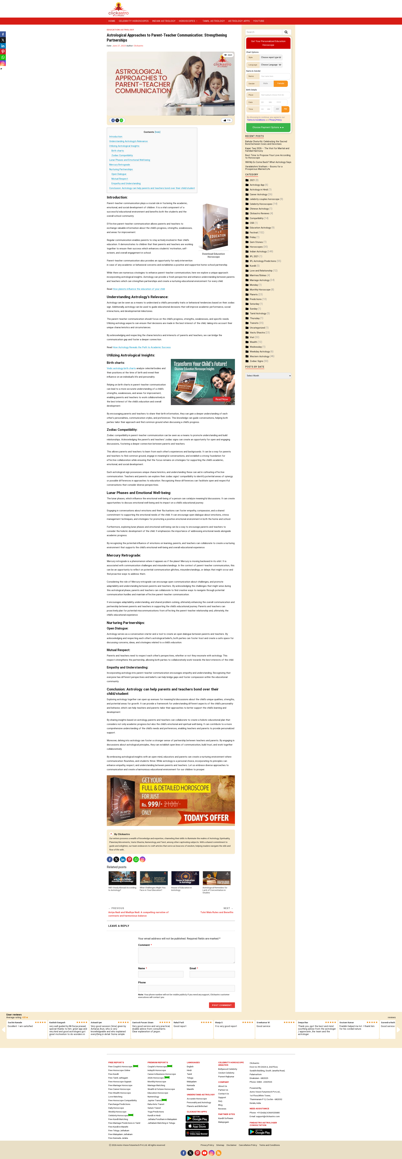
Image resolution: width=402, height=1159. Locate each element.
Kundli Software (225, 1118)
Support (222, 1097)
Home (112, 21)
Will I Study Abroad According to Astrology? (122, 888)
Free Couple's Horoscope (120, 1066)
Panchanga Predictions (119, 1104)
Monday (254, 285)
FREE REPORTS (116, 1062)
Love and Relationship (261, 270)
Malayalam (192, 1081)
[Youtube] (204, 1153)
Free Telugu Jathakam (118, 1130)
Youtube (258, 21)
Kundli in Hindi (154, 1115)
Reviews (222, 1108)
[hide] (157, 132)
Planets (254, 294)
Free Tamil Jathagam (118, 1078)
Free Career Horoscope (119, 1089)
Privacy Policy (275, 120)
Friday (253, 237)
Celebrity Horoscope (118, 1115)
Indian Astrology (164, 21)
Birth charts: (117, 150)
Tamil (189, 1074)
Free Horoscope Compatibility (122, 1100)
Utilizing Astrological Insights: (124, 146)
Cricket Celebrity (226, 1072)
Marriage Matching (156, 1085)
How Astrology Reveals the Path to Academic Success (142, 347)
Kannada (191, 1085)
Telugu (190, 1078)
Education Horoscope (158, 1093)
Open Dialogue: (119, 174)
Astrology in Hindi (259, 189)
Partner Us (223, 1090)
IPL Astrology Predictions (263, 261)
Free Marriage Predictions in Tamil (124, 1123)
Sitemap (220, 1145)
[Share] (1, 69)
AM (277, 109)
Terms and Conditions (269, 1145)
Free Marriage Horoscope (120, 1085)
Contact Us (223, 1093)
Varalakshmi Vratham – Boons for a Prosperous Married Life (263, 167)
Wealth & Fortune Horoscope (161, 1089)
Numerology (153, 1096)
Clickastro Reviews (259, 213)
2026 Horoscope (156, 1078)
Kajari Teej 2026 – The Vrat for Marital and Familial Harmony (267, 149)
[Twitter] (117, 120)
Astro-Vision (123, 1145)
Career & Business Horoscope (162, 1074)
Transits (254, 323)
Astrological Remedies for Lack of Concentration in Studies (215, 890)
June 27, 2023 (119, 45)
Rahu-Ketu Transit (156, 1104)
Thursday (255, 318)
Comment (145, 945)
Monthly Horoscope (260, 289)
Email (194, 968)
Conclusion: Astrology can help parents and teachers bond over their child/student (152, 188)
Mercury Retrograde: (119, 164)
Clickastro (138, 45)
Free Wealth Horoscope (119, 1093)
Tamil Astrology (213, 21)
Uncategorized (257, 327)
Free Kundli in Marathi (118, 1126)
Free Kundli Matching (118, 1119)
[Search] (286, 32)
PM (285, 109)
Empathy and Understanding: (126, 183)
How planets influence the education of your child (139, 289)
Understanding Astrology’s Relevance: (128, 141)
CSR (252, 223)
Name (142, 968)
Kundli (253, 266)
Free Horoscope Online (119, 1070)
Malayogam (223, 1122)
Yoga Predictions (156, 1111)
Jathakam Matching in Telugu (161, 1123)
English (190, 1066)
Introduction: (116, 136)
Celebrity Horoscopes (134, 21)
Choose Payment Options (266, 127)
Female (280, 83)
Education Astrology (120, 30)
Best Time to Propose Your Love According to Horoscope (268, 156)
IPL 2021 (254, 256)
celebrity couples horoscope (264, 199)
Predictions (256, 299)
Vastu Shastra (257, 332)
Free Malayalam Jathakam (120, 1134)
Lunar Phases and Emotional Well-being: (129, 160)
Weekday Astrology (260, 351)
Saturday (254, 304)
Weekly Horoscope (117, 1111)
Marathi (190, 1089)
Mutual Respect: (119, 179)
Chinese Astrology (259, 208)
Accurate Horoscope (197, 1098)
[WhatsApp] (121, 120)
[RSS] (219, 1153)
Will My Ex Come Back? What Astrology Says (268, 162)
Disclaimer (231, 1145)
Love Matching (115, 1096)
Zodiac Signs (256, 361)
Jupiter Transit (154, 1100)
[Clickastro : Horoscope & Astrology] (198, 1137)
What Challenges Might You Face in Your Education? (153, 888)
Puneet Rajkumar (226, 1076)
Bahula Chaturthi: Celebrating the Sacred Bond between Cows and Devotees (266, 142)
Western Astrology (259, 356)
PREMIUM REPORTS (158, 1062)
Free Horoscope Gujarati (119, 1081)
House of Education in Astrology (181, 888)
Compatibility (256, 218)
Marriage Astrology (259, 280)
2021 (252, 180)
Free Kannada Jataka (118, 1138)
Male (265, 83)
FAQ (220, 1101)
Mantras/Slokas (258, 275)
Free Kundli (113, 1074)
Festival (254, 232)
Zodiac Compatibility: (122, 155)
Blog (220, 1105)
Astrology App (257, 185)
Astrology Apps (239, 21)
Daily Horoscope (116, 1108)
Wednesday (256, 347)
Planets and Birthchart (197, 1106)
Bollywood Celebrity (227, 1069)
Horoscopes (187, 21)
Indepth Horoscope (157, 1070)
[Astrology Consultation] (261, 1135)
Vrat (252, 337)
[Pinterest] (129, 859)
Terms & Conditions (256, 120)
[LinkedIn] (123, 859)
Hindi (189, 1070)
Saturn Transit (154, 1108)
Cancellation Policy (248, 1145)
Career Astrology (258, 194)
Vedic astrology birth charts (121, 368)
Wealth (253, 342)
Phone (142, 982)
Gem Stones (256, 242)
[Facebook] (113, 120)
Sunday (253, 309)
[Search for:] (268, 32)
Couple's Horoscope (157, 1066)
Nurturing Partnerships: (121, 169)
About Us (222, 1086)
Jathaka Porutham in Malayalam (162, 1119)
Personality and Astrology (199, 1102)
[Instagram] (142, 859)
